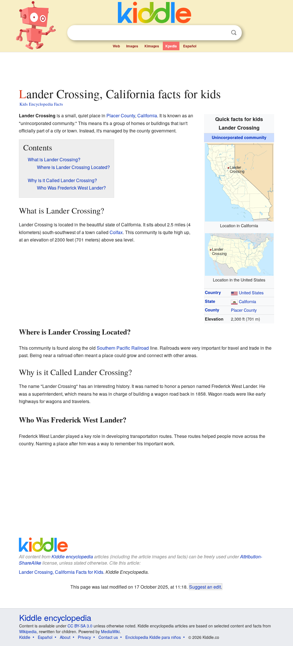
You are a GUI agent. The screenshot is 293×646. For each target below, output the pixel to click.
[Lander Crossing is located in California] (239, 181)
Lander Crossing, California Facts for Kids (61, 572)
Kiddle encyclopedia (72, 556)
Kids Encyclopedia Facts (41, 104)
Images (132, 46)
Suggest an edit (205, 586)
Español (189, 46)
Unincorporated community (239, 137)
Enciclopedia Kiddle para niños (153, 637)
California (247, 301)
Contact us (108, 637)
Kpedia (171, 46)
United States (251, 292)
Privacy (84, 637)
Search (234, 32)
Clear (222, 33)
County (212, 310)
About (65, 637)
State (210, 301)
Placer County (244, 310)
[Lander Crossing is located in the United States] (239, 254)
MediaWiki (110, 631)
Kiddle (24, 637)
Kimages (151, 46)
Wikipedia (28, 631)
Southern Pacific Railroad (123, 348)
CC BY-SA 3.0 (80, 626)
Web (116, 46)
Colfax (116, 232)
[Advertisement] (146, 68)
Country (213, 292)
